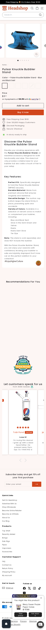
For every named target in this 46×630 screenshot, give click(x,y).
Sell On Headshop (9, 500)
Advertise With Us (9, 504)
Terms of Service (10, 621)
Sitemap (33, 621)
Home (4, 65)
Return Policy (7, 568)
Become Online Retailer (12, 510)
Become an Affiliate (10, 514)
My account (7, 575)
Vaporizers (6, 548)
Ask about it (35, 615)
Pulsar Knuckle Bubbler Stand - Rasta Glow (31, 85)
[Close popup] (41, 597)
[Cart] (37, 8)
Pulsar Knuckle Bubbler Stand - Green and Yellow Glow (18, 85)
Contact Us (7, 565)
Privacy (23, 621)
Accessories (7, 552)
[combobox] (23, 15)
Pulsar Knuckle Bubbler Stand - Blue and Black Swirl (4, 85)
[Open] (6, 623)
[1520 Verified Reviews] (23, 375)
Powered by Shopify (11, 624)
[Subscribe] (36, 484)
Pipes (4, 545)
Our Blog (5, 521)
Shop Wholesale (9, 507)
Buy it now (23, 112)
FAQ (3, 561)
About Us (6, 517)
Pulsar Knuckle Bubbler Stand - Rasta (24, 85)
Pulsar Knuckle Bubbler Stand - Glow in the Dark (11, 85)
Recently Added (8, 534)
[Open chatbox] (40, 624)
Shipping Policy (8, 572)
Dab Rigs (6, 541)
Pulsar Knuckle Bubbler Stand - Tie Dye (38, 85)
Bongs (5, 538)
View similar (20, 615)
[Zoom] (36, 54)
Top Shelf (6, 531)
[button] (23, 99)
